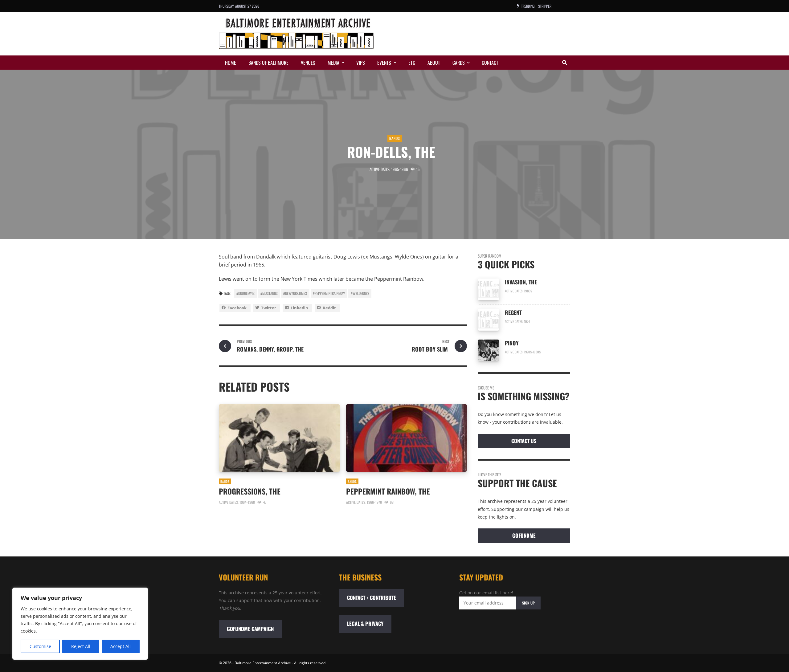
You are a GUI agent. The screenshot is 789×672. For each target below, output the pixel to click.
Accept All (120, 646)
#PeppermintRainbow (329, 293)
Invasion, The (521, 282)
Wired (542, 6)
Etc (411, 62)
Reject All (80, 646)
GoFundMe (524, 535)
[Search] (564, 62)
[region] (80, 624)
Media (333, 62)
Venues (308, 62)
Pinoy (512, 343)
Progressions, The (250, 491)
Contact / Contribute (371, 597)
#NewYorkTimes (295, 293)
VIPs (360, 62)
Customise (40, 646)
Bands (394, 138)
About (433, 62)
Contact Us (524, 441)
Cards (458, 62)
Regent (513, 312)
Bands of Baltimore (268, 62)
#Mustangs (269, 293)
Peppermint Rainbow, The (388, 491)
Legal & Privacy (365, 623)
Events (384, 62)
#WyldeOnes (360, 293)
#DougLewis (245, 293)
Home (230, 62)
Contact (490, 62)
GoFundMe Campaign (250, 629)
